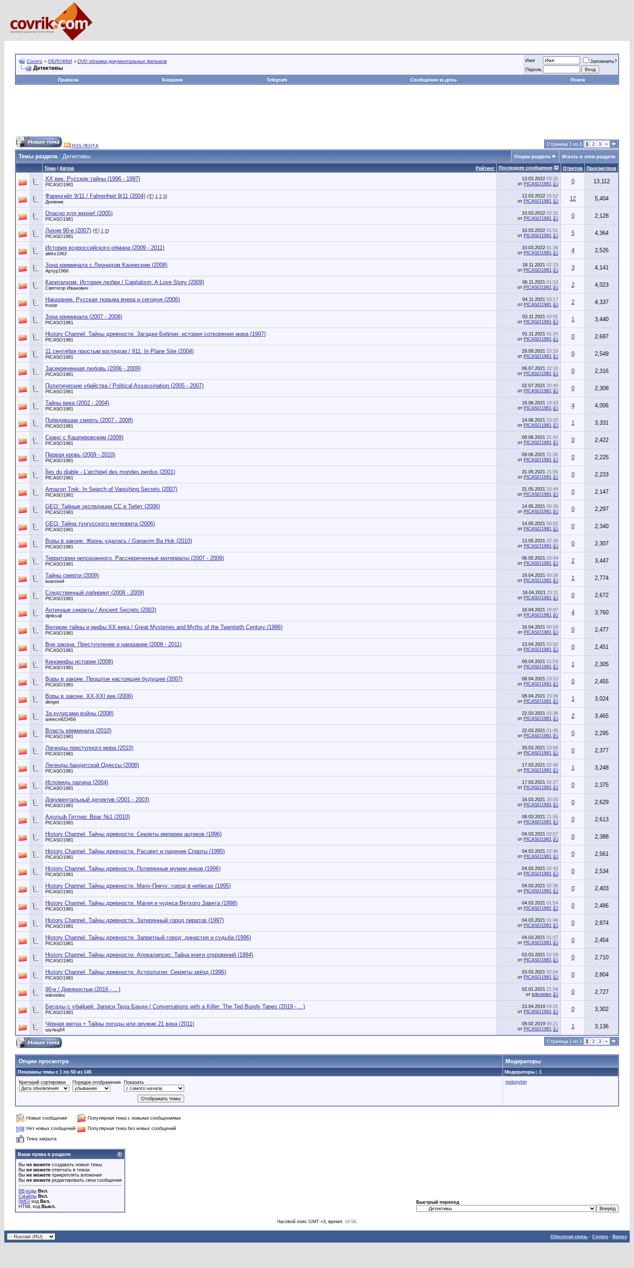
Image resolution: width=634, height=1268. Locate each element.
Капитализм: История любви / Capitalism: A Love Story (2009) (124, 282)
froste (51, 305)
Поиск (578, 79)
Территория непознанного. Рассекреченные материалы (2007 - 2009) (134, 558)
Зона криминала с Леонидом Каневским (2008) (106, 265)
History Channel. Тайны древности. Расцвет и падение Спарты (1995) (135, 851)
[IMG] (24, 1201)
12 (573, 198)
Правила (68, 79)
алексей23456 (60, 719)
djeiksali (53, 615)
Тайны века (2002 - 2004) (77, 403)
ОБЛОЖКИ (60, 61)
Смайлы (28, 1196)
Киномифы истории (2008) (79, 661)
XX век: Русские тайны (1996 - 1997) (92, 178)
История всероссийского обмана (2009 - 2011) (104, 247)
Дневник (54, 201)
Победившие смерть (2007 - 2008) (89, 420)
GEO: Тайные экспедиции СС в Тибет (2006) (102, 506)
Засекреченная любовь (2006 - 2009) (93, 368)
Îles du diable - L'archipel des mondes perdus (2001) (110, 472)
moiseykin (516, 1081)
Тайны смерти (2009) (72, 575)
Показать (134, 1082)
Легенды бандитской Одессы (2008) (92, 765)
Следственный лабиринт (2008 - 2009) (94, 592)
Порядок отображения (96, 1082)
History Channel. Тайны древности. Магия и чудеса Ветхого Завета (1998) (141, 903)
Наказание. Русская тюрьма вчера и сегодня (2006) (112, 299)
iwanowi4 (54, 581)
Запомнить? (603, 61)
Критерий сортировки (42, 1082)
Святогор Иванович (66, 288)
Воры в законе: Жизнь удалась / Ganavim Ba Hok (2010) (118, 541)
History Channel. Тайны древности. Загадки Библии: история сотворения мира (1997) (155, 334)
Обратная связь (569, 1236)
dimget (52, 701)
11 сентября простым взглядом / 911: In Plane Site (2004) (119, 351)
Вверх (619, 1236)
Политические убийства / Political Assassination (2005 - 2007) (124, 385)
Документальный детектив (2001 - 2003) (97, 799)
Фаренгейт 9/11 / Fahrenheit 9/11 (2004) (95, 196)
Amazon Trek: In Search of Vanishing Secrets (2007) (111, 489)
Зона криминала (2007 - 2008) (83, 316)
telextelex (55, 995)
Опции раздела (532, 156)
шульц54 (55, 1029)
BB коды (28, 1190)
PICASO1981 (59, 184)
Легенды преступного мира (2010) (89, 748)
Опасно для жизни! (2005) (79, 213)
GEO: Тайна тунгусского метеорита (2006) (100, 523)
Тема (50, 168)
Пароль (533, 69)
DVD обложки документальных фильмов (122, 61)
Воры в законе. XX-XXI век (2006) (89, 696)
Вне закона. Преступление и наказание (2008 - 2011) (113, 644)
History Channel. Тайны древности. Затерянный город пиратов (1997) (134, 920)
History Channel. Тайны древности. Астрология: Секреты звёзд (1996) (135, 972)
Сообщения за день (433, 79)
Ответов (573, 168)
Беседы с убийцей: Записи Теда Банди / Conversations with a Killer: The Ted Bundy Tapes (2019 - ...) (175, 1006)
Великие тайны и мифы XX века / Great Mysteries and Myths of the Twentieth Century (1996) (163, 627)
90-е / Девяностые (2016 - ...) (82, 989)
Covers (34, 61)
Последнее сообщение (525, 167)
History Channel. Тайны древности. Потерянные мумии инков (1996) (132, 868)
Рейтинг (485, 168)
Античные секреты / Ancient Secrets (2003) (100, 610)
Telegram (277, 79)
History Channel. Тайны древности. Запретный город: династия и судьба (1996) (148, 937)
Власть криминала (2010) (78, 730)
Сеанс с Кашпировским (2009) (84, 437)
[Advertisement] (172, 44)
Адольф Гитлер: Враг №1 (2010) (87, 817)
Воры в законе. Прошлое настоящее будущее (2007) (113, 679)
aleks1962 (56, 253)
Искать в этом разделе (588, 156)
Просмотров (601, 168)
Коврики (172, 79)
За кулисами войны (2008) (79, 713)
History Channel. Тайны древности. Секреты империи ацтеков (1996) (133, 834)
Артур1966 (57, 270)
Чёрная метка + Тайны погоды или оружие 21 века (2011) (119, 1024)
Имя (530, 60)
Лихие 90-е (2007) (68, 230)
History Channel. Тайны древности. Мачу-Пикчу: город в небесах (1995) (138, 886)
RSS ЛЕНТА (84, 145)
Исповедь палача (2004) (76, 782)
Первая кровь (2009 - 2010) (80, 454)
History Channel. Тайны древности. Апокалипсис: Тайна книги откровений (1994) (149, 955)
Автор (67, 168)
